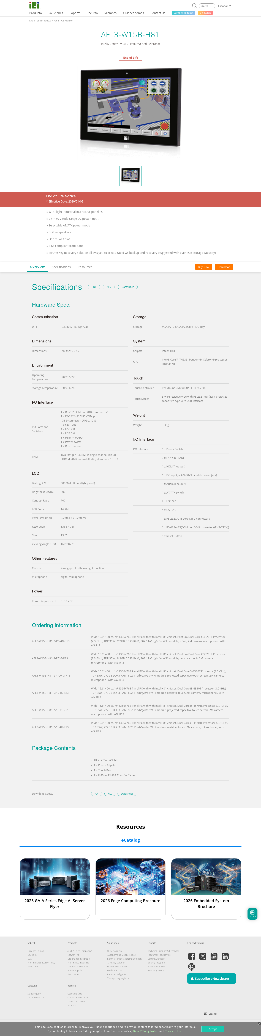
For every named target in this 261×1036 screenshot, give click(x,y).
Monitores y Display (77, 966)
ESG (30, 958)
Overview (37, 267)
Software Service (156, 966)
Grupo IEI (32, 954)
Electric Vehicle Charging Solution (124, 958)
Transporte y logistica (118, 978)
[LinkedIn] (225, 954)
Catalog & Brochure (77, 997)
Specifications (61, 267)
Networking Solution (117, 966)
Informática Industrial (78, 962)
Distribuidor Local (37, 997)
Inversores (33, 966)
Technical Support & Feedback (163, 950)
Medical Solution (115, 970)
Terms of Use (173, 1031)
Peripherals (73, 974)
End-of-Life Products (40, 20)
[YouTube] (214, 954)
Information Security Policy (41, 962)
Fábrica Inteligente (116, 974)
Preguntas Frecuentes (159, 954)
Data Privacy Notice (146, 1031)
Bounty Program (156, 962)
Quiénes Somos (36, 950)
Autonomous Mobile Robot (121, 954)
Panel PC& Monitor (63, 20)
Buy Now (203, 267)
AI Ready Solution (116, 962)
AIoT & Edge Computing (79, 950)
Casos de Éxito (74, 993)
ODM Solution (114, 950)
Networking (73, 954)
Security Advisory (156, 958)
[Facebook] (191, 954)
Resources (85, 267)
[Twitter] (203, 954)
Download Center (76, 1001)
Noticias (71, 1005)
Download (224, 267)
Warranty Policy (156, 970)
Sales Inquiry (34, 993)
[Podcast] (191, 964)
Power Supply (74, 970)
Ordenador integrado (78, 958)
